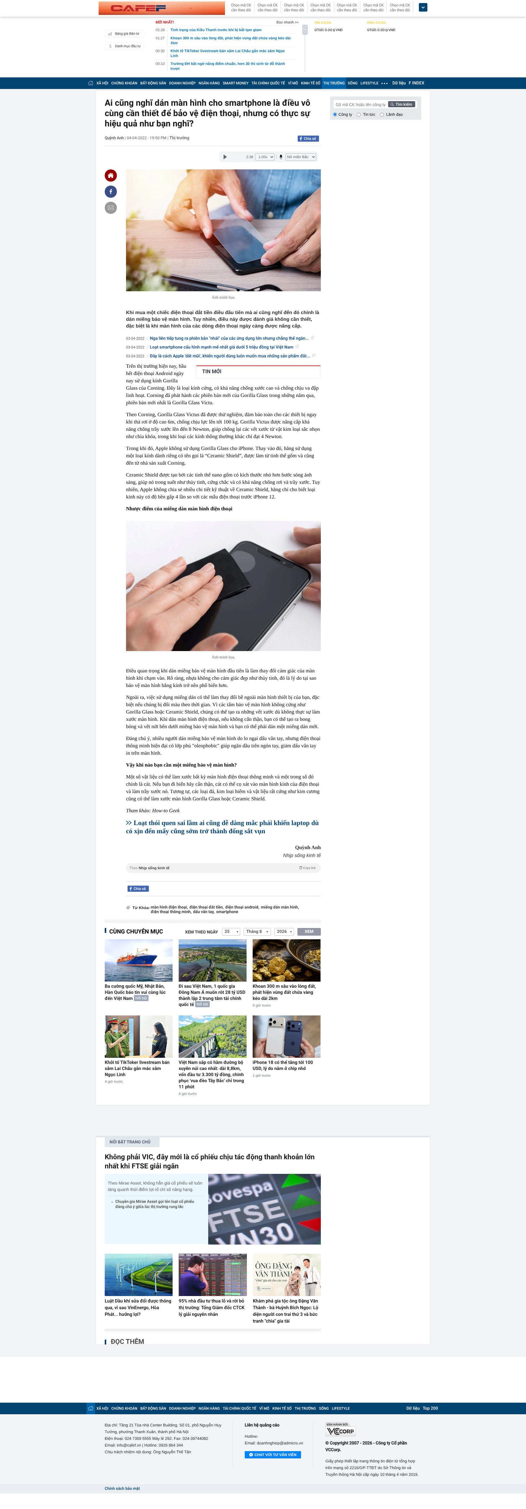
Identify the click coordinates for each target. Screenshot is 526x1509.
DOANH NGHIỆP (182, 83)
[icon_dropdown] (423, 7)
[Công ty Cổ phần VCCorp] (373, 1429)
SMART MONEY (235, 83)
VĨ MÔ (293, 83)
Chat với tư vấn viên (275, 1455)
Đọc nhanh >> (287, 22)
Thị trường (179, 138)
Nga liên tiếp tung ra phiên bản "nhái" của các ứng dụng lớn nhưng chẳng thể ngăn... (229, 338)
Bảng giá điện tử (127, 34)
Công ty (345, 114)
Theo (222, 868)
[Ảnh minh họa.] (223, 586)
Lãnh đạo (394, 114)
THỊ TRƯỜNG (334, 83)
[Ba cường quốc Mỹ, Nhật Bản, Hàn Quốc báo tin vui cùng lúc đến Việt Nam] (139, 960)
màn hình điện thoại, (169, 907)
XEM (309, 931)
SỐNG (352, 83)
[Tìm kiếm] (402, 104)
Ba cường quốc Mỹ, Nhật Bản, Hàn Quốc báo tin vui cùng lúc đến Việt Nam (135, 992)
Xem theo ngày (201, 932)
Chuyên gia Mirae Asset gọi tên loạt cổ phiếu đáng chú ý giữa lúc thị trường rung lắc (154, 1204)
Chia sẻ (310, 138)
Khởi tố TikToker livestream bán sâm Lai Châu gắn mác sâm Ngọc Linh (137, 1068)
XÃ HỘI (102, 83)
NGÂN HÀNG (209, 83)
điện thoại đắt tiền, (206, 907)
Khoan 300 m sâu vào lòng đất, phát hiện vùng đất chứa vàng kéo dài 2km (284, 992)
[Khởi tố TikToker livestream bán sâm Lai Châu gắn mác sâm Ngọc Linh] (139, 1036)
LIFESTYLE (369, 83)
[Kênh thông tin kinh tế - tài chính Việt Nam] (162, 8)
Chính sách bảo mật (122, 1488)
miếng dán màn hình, (280, 907)
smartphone (227, 912)
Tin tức (369, 114)
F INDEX (416, 83)
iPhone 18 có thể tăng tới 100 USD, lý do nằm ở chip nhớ (283, 1065)
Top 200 (430, 1408)
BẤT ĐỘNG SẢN (153, 83)
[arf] (223, 875)
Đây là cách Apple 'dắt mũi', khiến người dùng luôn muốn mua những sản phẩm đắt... (230, 356)
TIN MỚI (211, 372)
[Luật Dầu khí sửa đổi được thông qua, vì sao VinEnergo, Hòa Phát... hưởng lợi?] (139, 1275)
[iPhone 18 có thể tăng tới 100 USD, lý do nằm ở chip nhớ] (287, 1036)
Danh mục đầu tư (128, 46)
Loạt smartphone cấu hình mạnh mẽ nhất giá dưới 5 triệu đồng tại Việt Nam (221, 347)
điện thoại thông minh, (171, 912)
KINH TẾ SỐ (310, 83)
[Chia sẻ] (111, 192)
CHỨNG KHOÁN (124, 83)
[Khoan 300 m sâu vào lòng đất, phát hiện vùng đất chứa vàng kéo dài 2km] (287, 960)
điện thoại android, (242, 907)
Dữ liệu (399, 83)
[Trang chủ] (90, 83)
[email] (111, 208)
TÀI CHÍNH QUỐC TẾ (268, 83)
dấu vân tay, (204, 912)
